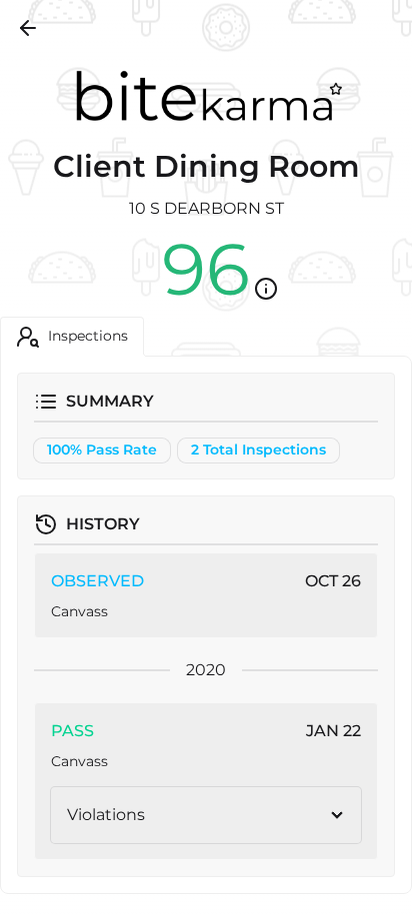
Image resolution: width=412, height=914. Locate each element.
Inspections (88, 336)
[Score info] (266, 289)
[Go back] (28, 28)
